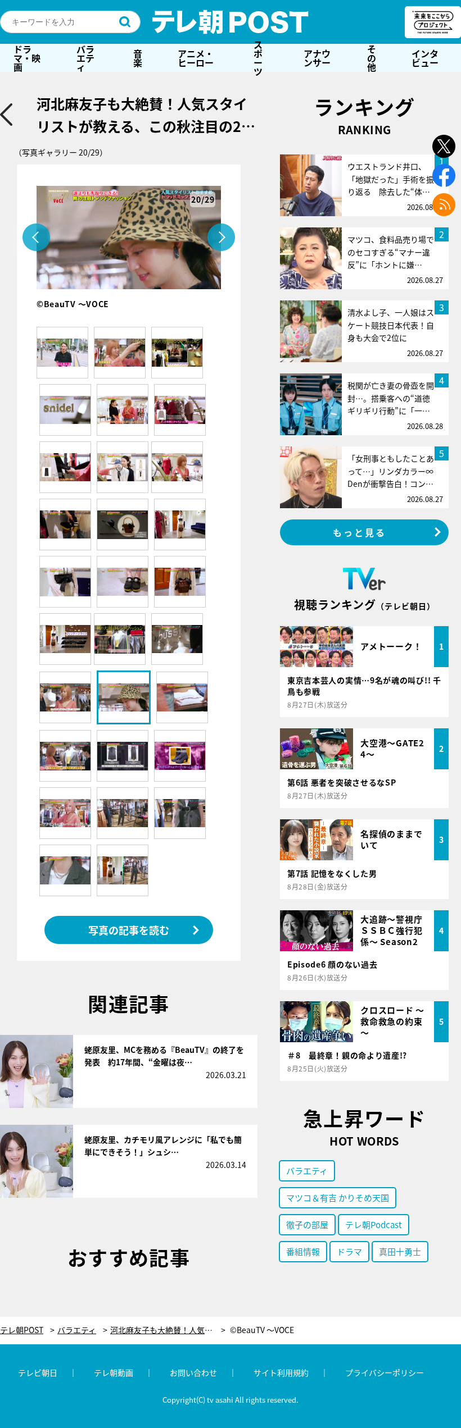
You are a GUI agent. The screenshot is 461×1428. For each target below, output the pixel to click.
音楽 (137, 58)
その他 (371, 58)
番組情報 (303, 1251)
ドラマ (349, 1251)
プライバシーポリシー (384, 1372)
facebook (443, 175)
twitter (443, 146)
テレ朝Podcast (373, 1224)
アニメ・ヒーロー (196, 58)
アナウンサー (317, 58)
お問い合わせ (193, 1372)
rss (443, 204)
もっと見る (360, 532)
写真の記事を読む (128, 930)
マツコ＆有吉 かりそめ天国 (337, 1197)
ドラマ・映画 (26, 58)
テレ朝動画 (113, 1372)
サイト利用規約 (281, 1372)
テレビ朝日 (37, 1372)
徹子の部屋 (307, 1224)
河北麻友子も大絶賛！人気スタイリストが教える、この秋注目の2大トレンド (167, 1330)
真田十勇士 (400, 1251)
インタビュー (425, 58)
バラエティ (85, 58)
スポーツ (258, 58)
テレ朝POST (230, 22)
